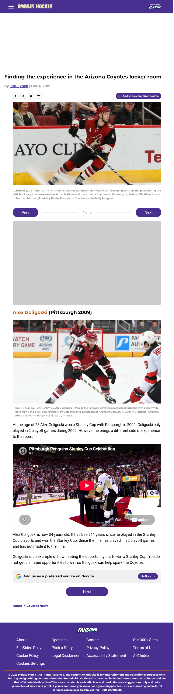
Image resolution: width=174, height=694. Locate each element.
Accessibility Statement (106, 655)
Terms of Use (144, 647)
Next (149, 212)
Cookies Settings (30, 663)
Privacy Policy (97, 647)
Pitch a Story (62, 647)
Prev (25, 212)
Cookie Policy (27, 655)
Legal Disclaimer (66, 655)
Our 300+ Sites (145, 640)
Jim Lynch (19, 86)
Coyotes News (37, 606)
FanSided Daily (28, 647)
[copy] (39, 96)
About (21, 640)
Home (17, 606)
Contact (93, 640)
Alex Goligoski (30, 312)
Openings (59, 640)
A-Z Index (141, 655)
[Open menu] (11, 6)
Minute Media (27, 674)
